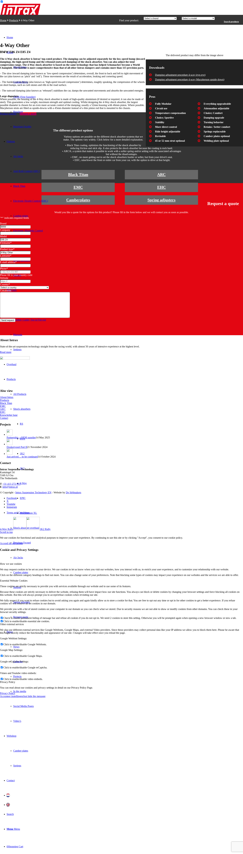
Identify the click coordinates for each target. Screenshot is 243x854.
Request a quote (28, 113)
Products (13, 20)
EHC (161, 187)
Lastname (5, 255)
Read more (5, 352)
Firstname (6, 242)
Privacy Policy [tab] (7, 682)
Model (3, 236)
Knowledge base (9, 415)
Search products (231, 21)
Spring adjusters (161, 200)
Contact (4, 418)
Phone (4, 268)
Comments (5, 290)
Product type (7, 249)
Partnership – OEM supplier (21, 437)
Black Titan (78, 174)
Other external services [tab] (12, 624)
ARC (161, 174)
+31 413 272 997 (11, 483)
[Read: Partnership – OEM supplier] (10, 434)
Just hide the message (34, 696)
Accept (3, 543)
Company (5, 230)
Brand (3, 223)
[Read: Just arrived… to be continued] (10, 453)
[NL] (125, 795)
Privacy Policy (7, 693)
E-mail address (8, 262)
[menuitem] (31, 96)
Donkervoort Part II (17, 447)
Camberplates (78, 200)
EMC (78, 187)
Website (4, 278)
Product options (8, 113)
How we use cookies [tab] (11, 563)
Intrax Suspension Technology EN (33, 492)
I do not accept (15, 543)
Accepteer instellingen (11, 696)
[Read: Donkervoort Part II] (10, 444)
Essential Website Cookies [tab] (13, 580)
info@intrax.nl (10, 486)
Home (3, 20)
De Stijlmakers (73, 492)
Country (5, 284)
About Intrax (6, 397)
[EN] (125, 805)
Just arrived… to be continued (22, 456)
